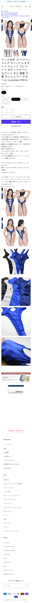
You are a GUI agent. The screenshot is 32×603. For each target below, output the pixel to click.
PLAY (5, 558)
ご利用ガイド (7, 456)
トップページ (7, 444)
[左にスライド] (2, 53)
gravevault (6, 542)
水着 (5, 519)
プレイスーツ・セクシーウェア (11, 12)
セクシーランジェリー (10, 499)
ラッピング (7, 523)
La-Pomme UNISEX (9, 550)
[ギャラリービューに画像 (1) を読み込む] (7, 53)
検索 (5, 448)
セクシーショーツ (9, 487)
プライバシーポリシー (10, 460)
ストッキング (7, 503)
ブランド (6, 11)
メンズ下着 (7, 491)
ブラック (6, 99)
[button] (2, 7)
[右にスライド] (30, 53)
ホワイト (15, 99)
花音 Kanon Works (9, 574)
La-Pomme (7, 554)
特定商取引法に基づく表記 (11, 464)
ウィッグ (6, 515)
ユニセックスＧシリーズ (11, 531)
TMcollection (7, 562)
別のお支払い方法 (16, 126)
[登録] (26, 586)
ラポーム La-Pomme (13, 14)
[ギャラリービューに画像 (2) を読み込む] (15, 53)
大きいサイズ (7, 511)
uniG (5, 566)
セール (5, 527)
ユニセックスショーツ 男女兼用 (13, 483)
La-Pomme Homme (9, 546)
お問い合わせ (7, 468)
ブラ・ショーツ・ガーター (11, 495)
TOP (2, 11)
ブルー (25, 99)
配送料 (7, 86)
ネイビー (6, 103)
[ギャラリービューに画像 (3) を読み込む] (24, 53)
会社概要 (6, 452)
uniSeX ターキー (8, 570)
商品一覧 (6, 479)
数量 (2, 107)
